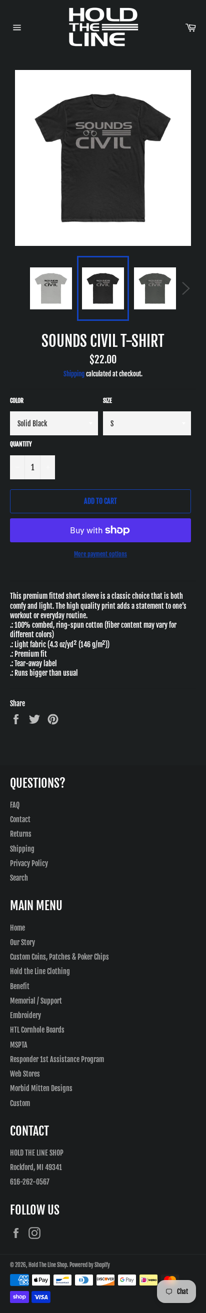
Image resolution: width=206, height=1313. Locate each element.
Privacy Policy (29, 863)
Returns (21, 834)
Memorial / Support (36, 1001)
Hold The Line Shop (47, 1265)
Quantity (21, 444)
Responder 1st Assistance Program (57, 1059)
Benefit (20, 986)
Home (17, 928)
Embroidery (25, 1015)
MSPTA (19, 1045)
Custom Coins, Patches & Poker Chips (59, 957)
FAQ (15, 805)
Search (19, 878)
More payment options (100, 554)
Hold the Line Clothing (40, 971)
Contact (20, 819)
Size (107, 400)
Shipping (74, 374)
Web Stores (25, 1074)
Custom (20, 1103)
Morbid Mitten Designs (41, 1088)
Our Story (22, 942)
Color (17, 400)
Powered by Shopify (90, 1265)
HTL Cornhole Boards (37, 1030)
